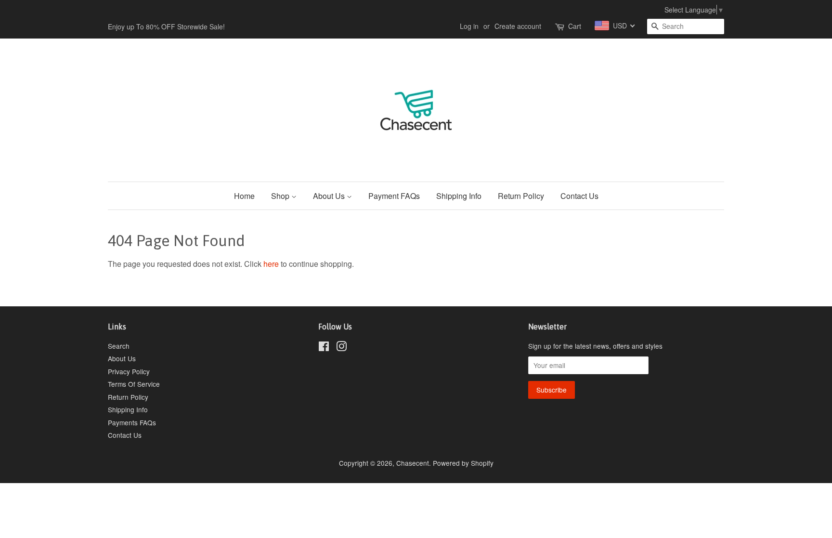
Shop (281, 195)
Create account (517, 26)
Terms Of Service (134, 384)
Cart (574, 26)
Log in (469, 26)
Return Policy (521, 195)
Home (244, 195)
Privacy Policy (129, 371)
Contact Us (579, 195)
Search (119, 346)
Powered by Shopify (463, 463)
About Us (330, 195)
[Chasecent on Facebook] (323, 348)
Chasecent (412, 463)
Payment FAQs (394, 195)
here (271, 263)
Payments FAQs (132, 422)
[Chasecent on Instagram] (341, 348)
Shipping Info (458, 195)
